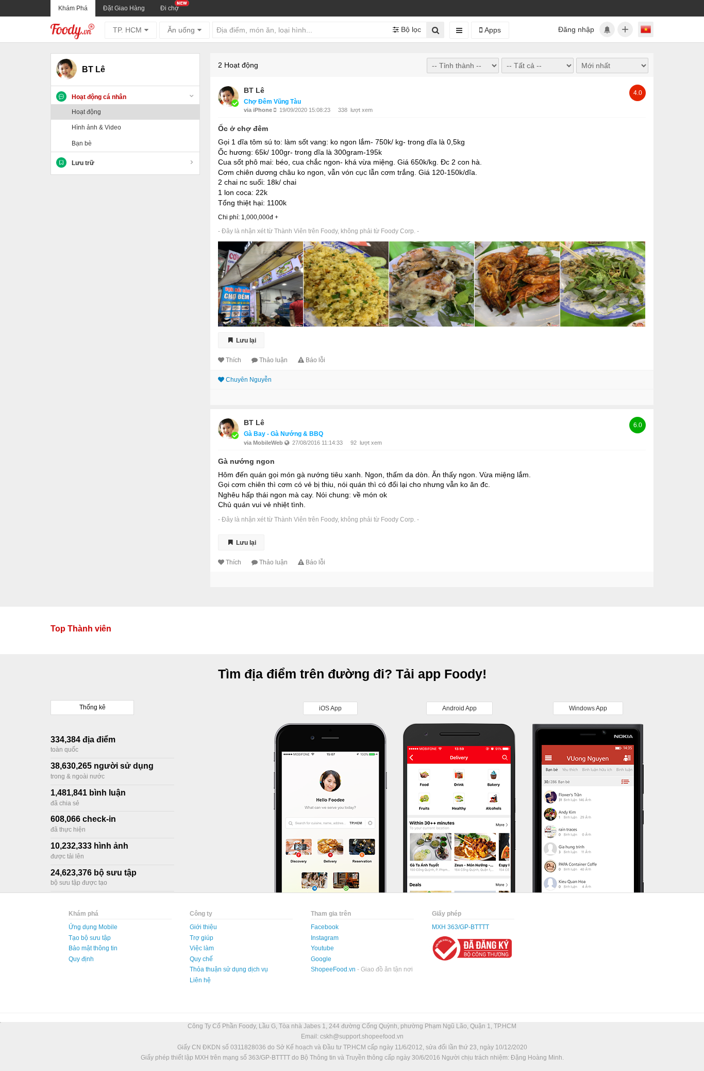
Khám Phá (73, 8)
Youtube (322, 948)
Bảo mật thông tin (93, 948)
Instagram (325, 938)
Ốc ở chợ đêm (243, 128)
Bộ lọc (410, 29)
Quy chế (201, 959)
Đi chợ (169, 8)
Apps (491, 30)
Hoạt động (86, 112)
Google (321, 959)
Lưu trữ (83, 163)
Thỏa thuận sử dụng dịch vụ (229, 969)
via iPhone (259, 110)
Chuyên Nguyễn (249, 379)
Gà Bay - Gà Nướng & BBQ (283, 433)
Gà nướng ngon (246, 461)
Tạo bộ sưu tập (90, 938)
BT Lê (254, 90)
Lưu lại (245, 340)
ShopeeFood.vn (334, 969)
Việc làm (202, 948)
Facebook (325, 927)
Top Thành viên (81, 628)
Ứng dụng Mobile (93, 927)
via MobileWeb (264, 443)
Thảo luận (273, 360)
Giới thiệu (203, 927)
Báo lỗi (315, 360)
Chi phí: (229, 217)
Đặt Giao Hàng (124, 8)
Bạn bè (82, 143)
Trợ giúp (201, 938)
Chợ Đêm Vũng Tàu (272, 101)
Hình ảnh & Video (96, 127)
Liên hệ (200, 980)
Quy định (81, 959)
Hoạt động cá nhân (99, 97)
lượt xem (361, 110)
